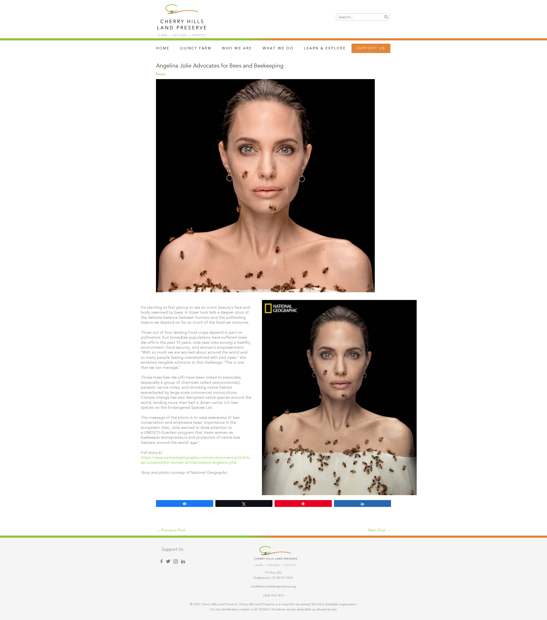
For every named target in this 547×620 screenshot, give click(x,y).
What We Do (278, 48)
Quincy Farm (195, 48)
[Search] (386, 17)
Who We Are (237, 48)
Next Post (379, 530)
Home (162, 48)
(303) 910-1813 (273, 595)
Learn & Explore (325, 48)
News (161, 74)
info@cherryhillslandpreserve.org (273, 587)
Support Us (371, 48)
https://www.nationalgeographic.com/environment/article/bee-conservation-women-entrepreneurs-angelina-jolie (195, 460)
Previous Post (170, 530)
